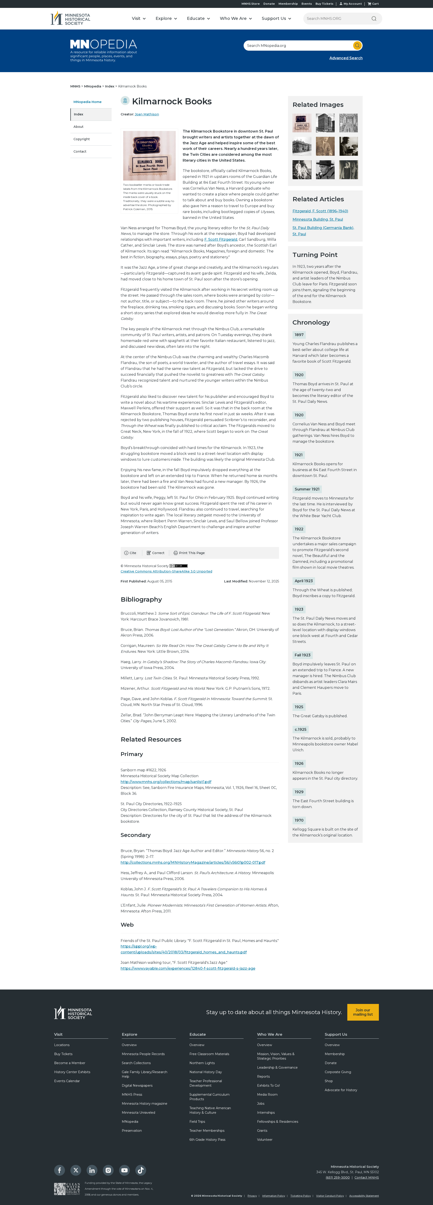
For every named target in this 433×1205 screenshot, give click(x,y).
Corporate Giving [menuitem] (338, 1072)
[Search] (374, 19)
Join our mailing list (363, 1012)
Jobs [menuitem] (260, 1104)
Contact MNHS (367, 1177)
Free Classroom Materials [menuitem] (209, 1054)
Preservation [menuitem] (132, 1131)
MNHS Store (251, 3)
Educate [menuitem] (197, 1034)
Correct (158, 553)
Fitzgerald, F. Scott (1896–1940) (320, 211)
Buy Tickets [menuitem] (63, 1054)
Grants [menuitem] (262, 1131)
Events (307, 3)
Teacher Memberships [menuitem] (206, 1131)
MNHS (75, 86)
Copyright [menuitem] (82, 139)
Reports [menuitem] (263, 1076)
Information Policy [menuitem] (273, 1195)
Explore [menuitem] (129, 1034)
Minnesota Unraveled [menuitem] (138, 1113)
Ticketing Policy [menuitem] (300, 1195)
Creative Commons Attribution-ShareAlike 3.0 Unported (166, 571)
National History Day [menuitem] (205, 1072)
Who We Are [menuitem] (269, 1034)
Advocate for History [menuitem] (341, 1090)
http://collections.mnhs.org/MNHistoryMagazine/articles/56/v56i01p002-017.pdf (193, 862)
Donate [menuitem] (331, 1063)
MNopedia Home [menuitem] (87, 102)
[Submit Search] (357, 45)
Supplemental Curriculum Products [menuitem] (209, 1097)
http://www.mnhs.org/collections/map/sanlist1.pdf (166, 782)
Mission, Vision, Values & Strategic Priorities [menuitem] (276, 1056)
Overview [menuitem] (129, 1045)
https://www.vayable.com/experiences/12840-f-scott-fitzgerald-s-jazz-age (188, 968)
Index (110, 86)
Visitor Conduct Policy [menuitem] (330, 1195)
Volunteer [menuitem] (264, 1140)
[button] (139, 18)
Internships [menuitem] (266, 1113)
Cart (375, 3)
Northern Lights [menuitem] (202, 1063)
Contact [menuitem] (80, 151)
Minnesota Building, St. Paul (318, 219)
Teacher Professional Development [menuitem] (205, 1083)
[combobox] (303, 45)
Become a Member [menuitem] (69, 1063)
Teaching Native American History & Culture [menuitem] (210, 1110)
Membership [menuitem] (335, 1054)
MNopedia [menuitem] (130, 1122)
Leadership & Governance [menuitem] (277, 1067)
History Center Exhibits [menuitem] (72, 1072)
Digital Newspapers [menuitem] (137, 1086)
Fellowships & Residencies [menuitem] (277, 1122)
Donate (269, 3)
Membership (288, 3)
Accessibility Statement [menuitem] (364, 1195)
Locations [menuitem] (61, 1045)
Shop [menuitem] (329, 1081)
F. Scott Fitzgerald (220, 239)
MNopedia (93, 86)
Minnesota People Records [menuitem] (143, 1054)
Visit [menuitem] (58, 1034)
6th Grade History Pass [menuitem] (207, 1140)
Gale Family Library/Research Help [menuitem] (144, 1074)
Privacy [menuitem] (252, 1195)
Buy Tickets (324, 3)
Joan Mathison (147, 114)
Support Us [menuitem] (336, 1034)
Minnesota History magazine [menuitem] (144, 1104)
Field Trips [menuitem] (197, 1122)
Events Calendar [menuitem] (67, 1081)
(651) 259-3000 (338, 1177)
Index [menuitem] (78, 114)
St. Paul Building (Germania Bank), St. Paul (323, 231)
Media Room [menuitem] (267, 1095)
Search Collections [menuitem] (136, 1063)
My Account (353, 3)
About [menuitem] (78, 127)
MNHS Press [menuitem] (132, 1095)
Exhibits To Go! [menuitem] (268, 1086)
